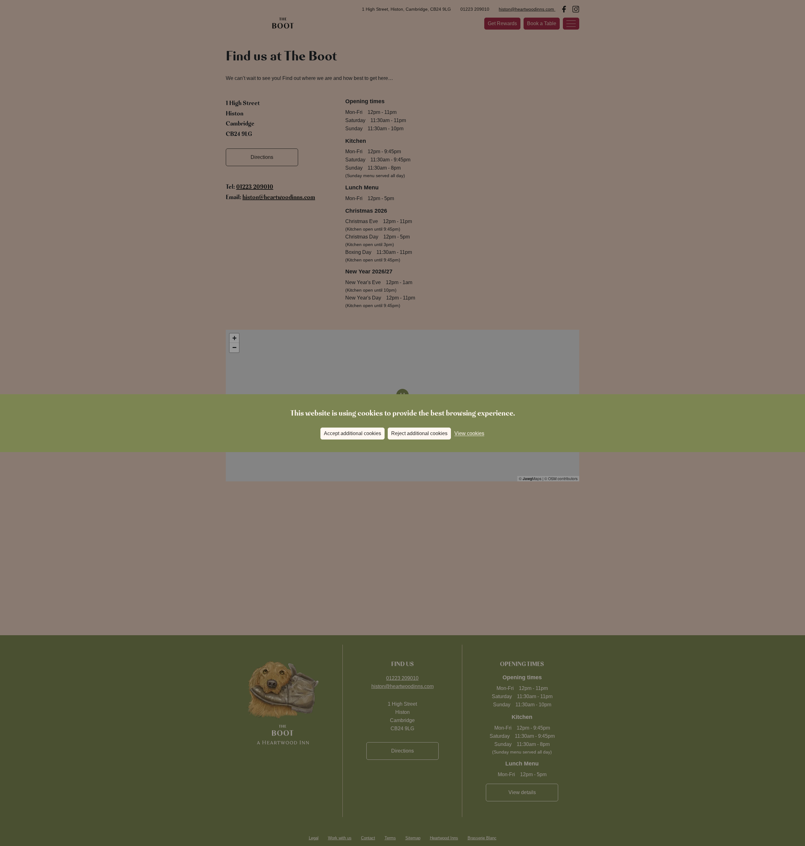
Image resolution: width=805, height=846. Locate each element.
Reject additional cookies (419, 433)
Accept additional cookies (352, 433)
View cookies (469, 433)
